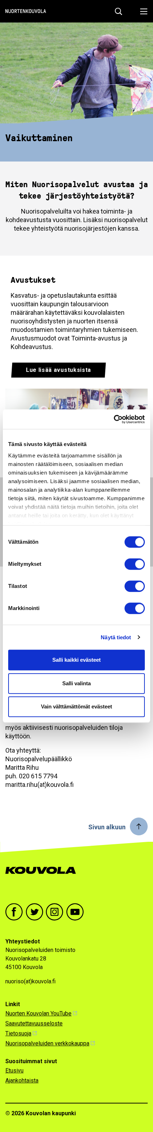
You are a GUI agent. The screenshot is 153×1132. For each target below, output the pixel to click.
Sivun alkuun (107, 827)
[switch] (135, 564)
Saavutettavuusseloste (34, 1023)
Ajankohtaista (21, 1080)
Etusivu (14, 1070)
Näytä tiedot (116, 637)
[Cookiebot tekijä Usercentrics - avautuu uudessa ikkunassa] (114, 419)
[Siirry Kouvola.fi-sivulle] (43, 877)
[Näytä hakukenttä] (118, 11)
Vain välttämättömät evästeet (76, 706)
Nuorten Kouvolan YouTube (38, 1013)
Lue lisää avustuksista (58, 370)
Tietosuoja (18, 1033)
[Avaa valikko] (142, 11)
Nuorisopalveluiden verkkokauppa (47, 1043)
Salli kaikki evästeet (76, 660)
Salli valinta (76, 683)
